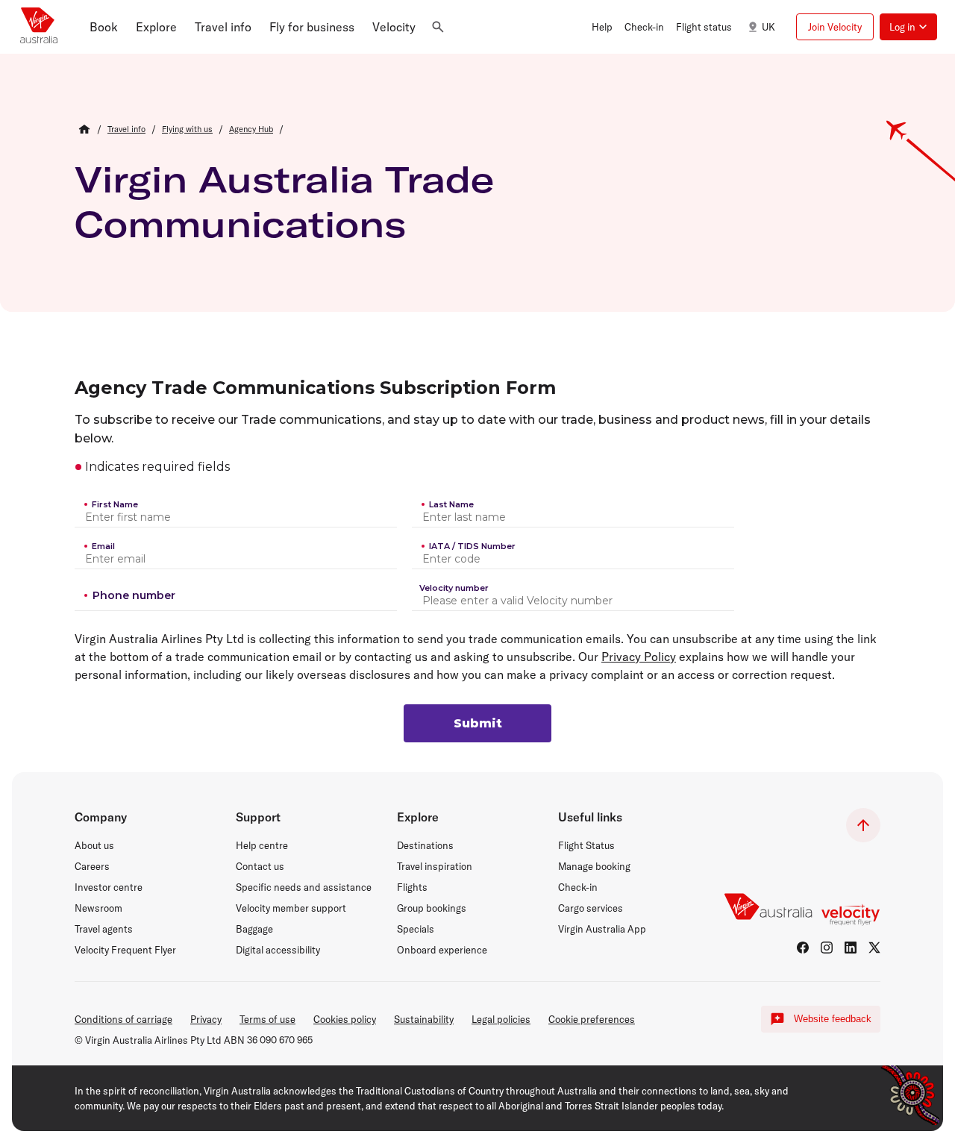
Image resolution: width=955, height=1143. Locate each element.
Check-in (578, 887)
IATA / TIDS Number (472, 546)
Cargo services (590, 908)
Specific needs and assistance (304, 887)
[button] (104, 26)
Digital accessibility (278, 950)
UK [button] (768, 27)
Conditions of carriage (123, 1019)
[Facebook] (803, 947)
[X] (874, 947)
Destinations (425, 845)
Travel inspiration (434, 866)
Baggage (254, 929)
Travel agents (104, 929)
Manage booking (594, 866)
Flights (412, 887)
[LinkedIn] (851, 947)
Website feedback (832, 1018)
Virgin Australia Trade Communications (284, 201)
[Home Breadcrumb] (84, 129)
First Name (115, 504)
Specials (415, 929)
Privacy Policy (638, 656)
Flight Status (586, 845)
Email (103, 546)
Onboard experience (442, 950)
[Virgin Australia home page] (39, 26)
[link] (126, 129)
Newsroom (98, 908)
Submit (478, 723)
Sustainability (424, 1019)
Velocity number (454, 588)
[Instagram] (827, 947)
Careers (92, 866)
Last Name (451, 504)
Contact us (260, 866)
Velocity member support (291, 908)
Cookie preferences (591, 1019)
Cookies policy (344, 1019)
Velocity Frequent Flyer (125, 950)
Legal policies (501, 1019)
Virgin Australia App (602, 929)
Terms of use (267, 1019)
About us (94, 845)
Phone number (134, 595)
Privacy (206, 1019)
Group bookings (431, 908)
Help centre (262, 845)
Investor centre (109, 887)
